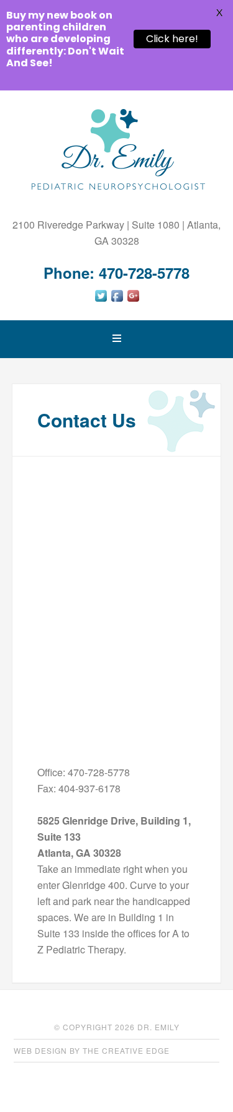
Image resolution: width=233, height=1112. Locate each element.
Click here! (172, 39)
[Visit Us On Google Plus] (133, 299)
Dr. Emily (117, 149)
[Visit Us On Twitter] (101, 299)
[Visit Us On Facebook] (117, 299)
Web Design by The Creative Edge (92, 1050)
